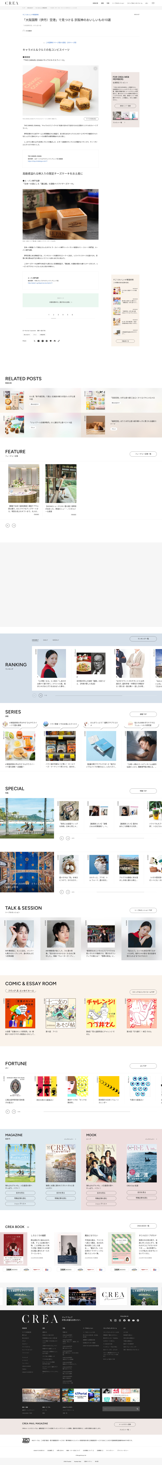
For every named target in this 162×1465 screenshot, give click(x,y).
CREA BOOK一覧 (143, 1226)
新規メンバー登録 (125, 106)
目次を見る (20, 1193)
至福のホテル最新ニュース (49, 1348)
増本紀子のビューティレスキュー (50, 1372)
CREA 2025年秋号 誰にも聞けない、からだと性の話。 (70, 1353)
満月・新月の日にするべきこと (131, 1349)
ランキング (25, 1357)
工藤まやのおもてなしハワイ (49, 1345)
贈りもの (24, 1335)
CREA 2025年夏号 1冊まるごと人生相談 (68, 1358)
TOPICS (24, 1369)
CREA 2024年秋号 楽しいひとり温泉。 (68, 1372)
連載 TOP (143, 714)
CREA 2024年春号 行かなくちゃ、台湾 (68, 1382)
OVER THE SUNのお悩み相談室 (91, 1345)
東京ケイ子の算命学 (128, 1344)
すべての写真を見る (91, 119)
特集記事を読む (20, 1198)
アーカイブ (25, 1360)
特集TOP (65, 1332)
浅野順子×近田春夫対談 (89, 1340)
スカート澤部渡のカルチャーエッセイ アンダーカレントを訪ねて (111, 1354)
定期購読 (99, 1450)
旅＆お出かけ (27, 334)
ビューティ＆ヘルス (27, 1349)
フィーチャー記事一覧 (143, 454)
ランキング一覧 (143, 639)
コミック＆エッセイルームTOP (143, 992)
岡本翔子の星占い (127, 1335)
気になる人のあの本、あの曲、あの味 (91, 1336)
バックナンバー (68, 1139)
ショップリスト (20, 1204)
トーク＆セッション (118, 3)
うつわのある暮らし (47, 1359)
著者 (43, 1413)
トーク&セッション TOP (143, 910)
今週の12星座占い (127, 1341)
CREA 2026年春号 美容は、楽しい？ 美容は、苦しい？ (70, 1341)
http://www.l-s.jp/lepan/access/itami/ (39, 283)
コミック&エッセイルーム (134, 3)
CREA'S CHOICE (26, 1366)
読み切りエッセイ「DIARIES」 (111, 1338)
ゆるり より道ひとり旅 (109, 1359)
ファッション (25, 1352)
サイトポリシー (110, 1450)
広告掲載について (87, 1450)
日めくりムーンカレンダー (130, 1347)
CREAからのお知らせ (27, 1372)
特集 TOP (143, 791)
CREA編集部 (29, 31)
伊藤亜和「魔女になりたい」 (110, 1335)
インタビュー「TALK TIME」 (110, 1347)
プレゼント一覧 (117, 122)
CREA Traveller (67, 1461)
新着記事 (95, 3)
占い (146, 3)
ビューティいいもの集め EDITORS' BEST (48, 1363)
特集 (108, 3)
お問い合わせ (60, 1450)
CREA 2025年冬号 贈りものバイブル (67, 1368)
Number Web (77, 1461)
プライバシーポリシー (122, 1450)
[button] (7, 525)
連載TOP (44, 1332)
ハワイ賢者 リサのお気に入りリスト (49, 1342)
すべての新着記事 (26, 1332)
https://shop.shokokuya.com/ (37, 161)
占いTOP (143, 1066)
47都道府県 (42, 334)
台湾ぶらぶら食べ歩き (48, 1335)
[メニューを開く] (153, 3)
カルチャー (25, 1344)
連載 (102, 3)
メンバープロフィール (68, 1410)
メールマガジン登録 (125, 1424)
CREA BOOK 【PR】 (27, 1413)
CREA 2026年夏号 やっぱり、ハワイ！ (68, 1336)
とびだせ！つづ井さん (108, 1341)
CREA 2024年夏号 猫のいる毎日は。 (67, 1377)
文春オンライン (88, 1461)
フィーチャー (25, 1363)
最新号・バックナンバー (28, 1410)
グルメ (34, 334)
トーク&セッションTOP (89, 1332)
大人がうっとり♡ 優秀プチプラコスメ (49, 1367)
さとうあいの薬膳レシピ (48, 1356)
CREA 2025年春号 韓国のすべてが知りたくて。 (70, 1363)
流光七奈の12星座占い (129, 1338)
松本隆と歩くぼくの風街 (89, 1343)
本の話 (96, 1461)
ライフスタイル (26, 1347)
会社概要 (49, 1450)
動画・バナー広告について (73, 1450)
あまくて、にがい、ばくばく (110, 1349)
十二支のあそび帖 (107, 1344)
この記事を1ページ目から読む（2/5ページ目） (61, 42)
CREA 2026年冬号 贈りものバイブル (67, 1347)
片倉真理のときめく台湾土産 (49, 1338)
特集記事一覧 (125, 341)
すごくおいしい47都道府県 (31, 14)
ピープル (44, 1410)
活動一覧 (65, 1413)
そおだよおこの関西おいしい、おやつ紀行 (50, 1352)
